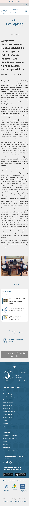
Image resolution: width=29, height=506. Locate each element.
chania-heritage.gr (8, 408)
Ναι (12, 356)
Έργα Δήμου (6, 447)
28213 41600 (18, 377)
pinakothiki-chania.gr (9, 411)
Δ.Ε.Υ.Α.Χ (14, 490)
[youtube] (14, 462)
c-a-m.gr (5, 420)
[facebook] (4, 462)
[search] (27, 4)
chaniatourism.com (8, 399)
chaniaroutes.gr (7, 405)
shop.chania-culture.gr (9, 396)
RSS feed (5, 444)
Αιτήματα (21, 4)
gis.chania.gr (6, 391)
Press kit (5, 441)
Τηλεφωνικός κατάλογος (10, 435)
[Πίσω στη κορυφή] (14, 365)
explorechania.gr (8, 402)
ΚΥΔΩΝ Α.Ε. (23, 491)
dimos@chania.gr (20, 380)
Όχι (17, 356)
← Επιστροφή (14, 284)
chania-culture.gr (8, 394)
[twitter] (7, 462)
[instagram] (10, 462)
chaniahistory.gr (7, 417)
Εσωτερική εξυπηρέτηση (10, 438)
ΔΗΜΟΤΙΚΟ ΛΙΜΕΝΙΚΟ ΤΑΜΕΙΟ (7, 492)
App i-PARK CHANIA (9, 426)
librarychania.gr (7, 414)
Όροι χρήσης (5, 501)
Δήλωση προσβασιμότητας (10, 450)
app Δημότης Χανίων (9, 423)
